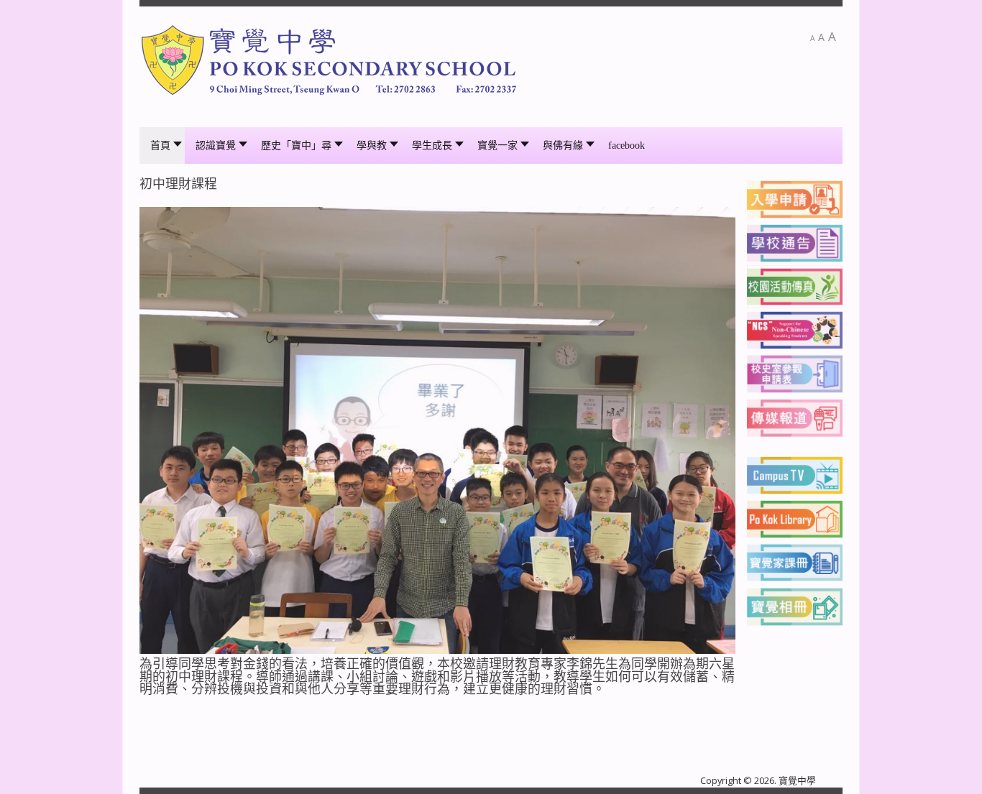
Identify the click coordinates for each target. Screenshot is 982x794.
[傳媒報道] (795, 416)
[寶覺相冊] (795, 605)
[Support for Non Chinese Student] (795, 329)
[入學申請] (795, 198)
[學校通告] (795, 242)
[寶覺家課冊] (795, 561)
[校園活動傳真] (795, 286)
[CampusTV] (795, 474)
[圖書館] (795, 518)
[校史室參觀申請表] (795, 372)
